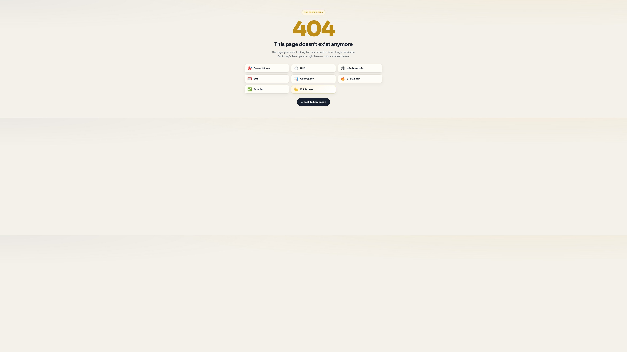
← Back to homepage (313, 102)
